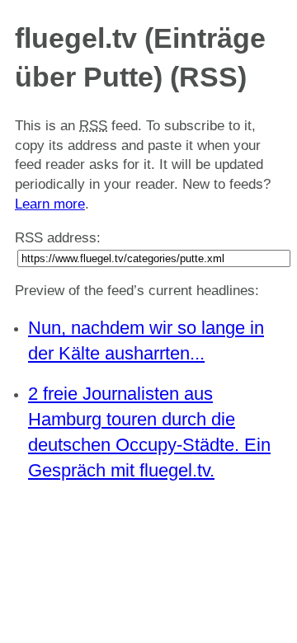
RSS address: (58, 238)
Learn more (50, 204)
